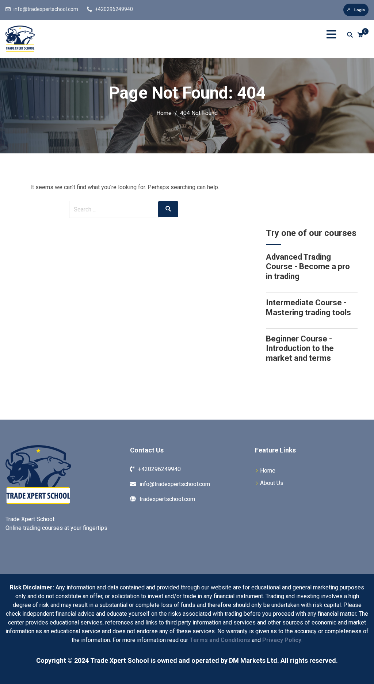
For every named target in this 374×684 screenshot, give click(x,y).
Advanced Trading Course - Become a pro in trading (308, 266)
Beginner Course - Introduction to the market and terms (300, 348)
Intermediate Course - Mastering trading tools (308, 307)
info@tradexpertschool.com (46, 9)
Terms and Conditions (220, 640)
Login (359, 10)
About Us (271, 482)
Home (267, 470)
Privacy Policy (281, 640)
